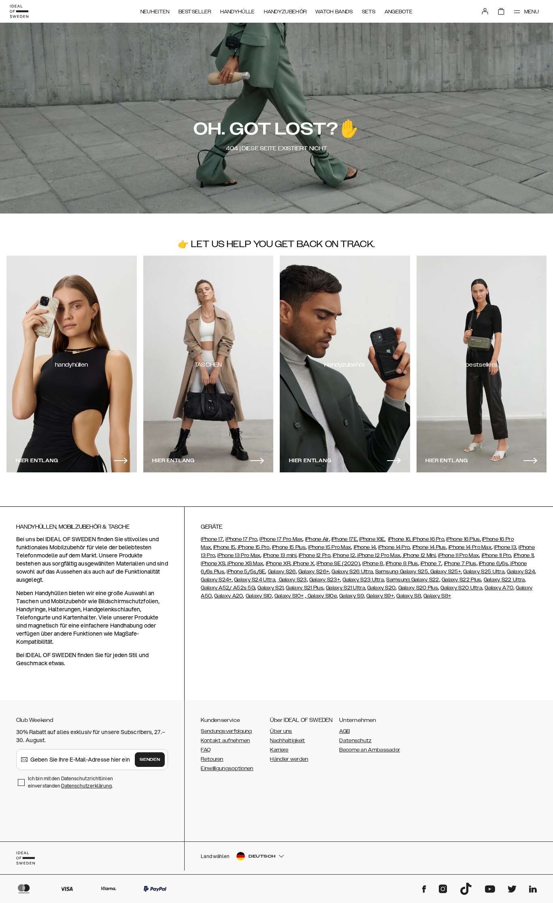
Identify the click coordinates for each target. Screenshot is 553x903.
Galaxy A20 (228, 596)
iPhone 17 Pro (241, 539)
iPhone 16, (400, 539)
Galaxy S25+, (445, 571)
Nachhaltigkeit (287, 740)
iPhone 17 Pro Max (280, 539)
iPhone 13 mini (279, 555)
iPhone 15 (224, 547)
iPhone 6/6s (493, 563)
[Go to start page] (19, 11)
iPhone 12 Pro (314, 555)
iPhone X (302, 563)
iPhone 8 (372, 563)
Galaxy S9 (351, 596)
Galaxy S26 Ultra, (353, 571)
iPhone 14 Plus (429, 547)
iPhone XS (213, 563)
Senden (150, 760)
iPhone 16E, (372, 539)
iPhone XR (278, 563)
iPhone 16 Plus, (463, 539)
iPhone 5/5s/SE (246, 571)
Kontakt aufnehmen (225, 740)
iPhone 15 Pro (252, 547)
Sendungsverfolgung (226, 731)
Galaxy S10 (259, 596)
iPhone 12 (344, 555)
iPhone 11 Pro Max (458, 555)
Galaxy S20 (381, 588)
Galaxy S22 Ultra (504, 580)
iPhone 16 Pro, (429, 539)
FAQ (206, 750)
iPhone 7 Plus (460, 563)
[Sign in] (485, 11)
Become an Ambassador (369, 750)
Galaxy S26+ (313, 571)
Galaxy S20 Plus (418, 588)
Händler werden (289, 759)
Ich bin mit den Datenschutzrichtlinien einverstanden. (70, 782)
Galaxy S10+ (289, 596)
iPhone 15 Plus (289, 547)
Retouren (212, 759)
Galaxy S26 (282, 571)
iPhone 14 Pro (394, 547)
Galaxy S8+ (437, 596)
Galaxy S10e (321, 596)
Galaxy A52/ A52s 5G (228, 588)
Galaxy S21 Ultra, (346, 588)
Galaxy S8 (408, 596)
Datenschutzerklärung (86, 785)
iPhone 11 (524, 555)
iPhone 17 (212, 539)
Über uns (281, 731)
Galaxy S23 (291, 580)
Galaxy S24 (521, 571)
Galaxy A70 (499, 588)
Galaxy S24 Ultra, (255, 580)
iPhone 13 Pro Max (238, 555)
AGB (344, 731)
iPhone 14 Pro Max (470, 547)
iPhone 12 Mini (419, 555)
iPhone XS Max (244, 563)
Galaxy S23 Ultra (363, 580)
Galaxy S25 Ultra (483, 571)
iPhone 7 (431, 563)
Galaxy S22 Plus (461, 580)
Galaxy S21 (270, 588)
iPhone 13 (505, 547)
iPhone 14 (365, 547)
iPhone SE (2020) (338, 563)
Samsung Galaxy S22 (412, 580)
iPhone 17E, (345, 539)
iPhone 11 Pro (496, 555)
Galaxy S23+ (324, 580)
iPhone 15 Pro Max (329, 547)
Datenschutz (355, 740)
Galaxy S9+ (380, 596)
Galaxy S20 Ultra (461, 588)
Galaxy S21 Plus (304, 588)
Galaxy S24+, (217, 580)
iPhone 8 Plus (402, 563)
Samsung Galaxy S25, (402, 571)
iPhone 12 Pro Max (378, 555)
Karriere (279, 750)
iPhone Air (317, 539)
